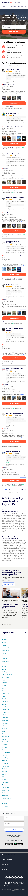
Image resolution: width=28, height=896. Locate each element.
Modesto (4, 653)
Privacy (5, 883)
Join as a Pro (17, 2)
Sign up (14, 830)
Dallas (3, 777)
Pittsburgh (5, 763)
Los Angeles (5, 650)
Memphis (4, 769)
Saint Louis (5, 720)
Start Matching (14, 32)
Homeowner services (8, 855)
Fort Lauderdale (7, 674)
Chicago (4, 691)
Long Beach (5, 648)
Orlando (4, 683)
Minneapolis (5, 712)
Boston (4, 704)
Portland (4, 755)
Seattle (4, 801)
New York (5, 728)
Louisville (4, 696)
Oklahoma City (6, 752)
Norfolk (4, 793)
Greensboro (5, 736)
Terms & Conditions (23, 885)
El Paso (4, 779)
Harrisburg (5, 758)
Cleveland (5, 747)
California (10, 883)
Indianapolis (5, 693)
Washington (5, 672)
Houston (4, 785)
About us (4, 869)
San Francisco (6, 661)
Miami (3, 680)
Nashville (4, 771)
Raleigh (4, 739)
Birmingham (5, 637)
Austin (4, 774)
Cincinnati (5, 744)
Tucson (4, 642)
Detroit (4, 707)
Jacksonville (5, 677)
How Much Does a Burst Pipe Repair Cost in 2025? (10, 606)
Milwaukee (5, 806)
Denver (4, 666)
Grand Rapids (6, 709)
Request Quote (14, 103)
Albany (4, 726)
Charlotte (5, 734)
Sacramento (5, 656)
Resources (5, 864)
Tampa (4, 685)
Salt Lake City (6, 790)
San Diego (5, 658)
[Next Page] (25, 489)
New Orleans (6, 699)
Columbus (5, 750)
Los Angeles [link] (13, 6)
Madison (4, 804)
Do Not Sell (15, 883)
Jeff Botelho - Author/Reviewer (10, 600)
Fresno (4, 645)
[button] (4, 98)
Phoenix (4, 640)
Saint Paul (5, 715)
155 (22, 489)
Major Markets (8, 633)
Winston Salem (6, 742)
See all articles (8, 584)
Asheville (4, 731)
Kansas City (5, 717)
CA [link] (7, 6)
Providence (5, 766)
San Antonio (5, 787)
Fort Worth (5, 782)
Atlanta (4, 688)
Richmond (5, 795)
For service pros (7, 859)
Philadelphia (5, 761)
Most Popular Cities (7, 813)
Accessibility (21, 883)
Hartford (4, 669)
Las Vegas (5, 723)
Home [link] (3, 6)
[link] (14, 76)
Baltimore (5, 701)
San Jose (4, 664)
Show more (23, 94)
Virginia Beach (6, 798)
